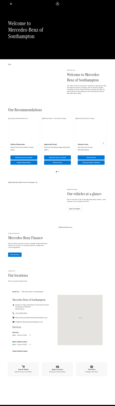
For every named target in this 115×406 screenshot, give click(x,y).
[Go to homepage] (57, 4)
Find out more (14, 255)
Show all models (74, 209)
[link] (20, 309)
